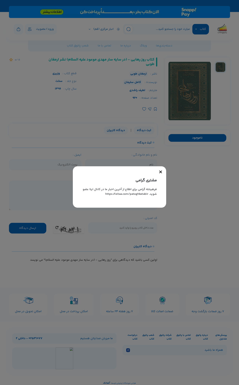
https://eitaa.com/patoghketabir (126, 194)
